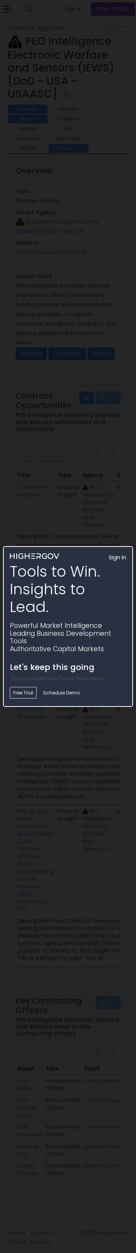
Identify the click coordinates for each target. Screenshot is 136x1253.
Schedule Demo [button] (61, 693)
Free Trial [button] (23, 693)
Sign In (117, 557)
